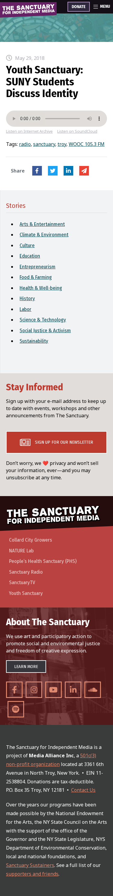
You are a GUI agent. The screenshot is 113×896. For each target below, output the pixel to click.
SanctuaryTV (22, 582)
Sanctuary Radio (26, 572)
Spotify (16, 709)
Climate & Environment (44, 235)
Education (30, 256)
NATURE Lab (21, 551)
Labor (25, 309)
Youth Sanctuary (26, 593)
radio (25, 144)
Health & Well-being (41, 288)
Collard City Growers (30, 540)
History (27, 298)
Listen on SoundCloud (77, 131)
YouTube (53, 690)
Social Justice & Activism (45, 330)
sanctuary (44, 144)
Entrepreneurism (37, 267)
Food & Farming (36, 277)
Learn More (26, 666)
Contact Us (83, 790)
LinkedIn (68, 171)
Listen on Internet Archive (29, 131)
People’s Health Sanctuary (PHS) (43, 561)
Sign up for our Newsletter (64, 442)
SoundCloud (92, 690)
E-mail (84, 171)
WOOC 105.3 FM (87, 144)
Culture (27, 245)
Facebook (37, 171)
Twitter (53, 171)
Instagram (34, 690)
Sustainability (34, 341)
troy (62, 144)
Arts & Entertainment (42, 224)
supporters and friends (32, 874)
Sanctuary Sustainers (30, 865)
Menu (105, 6)
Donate (79, 7)
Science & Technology (43, 320)
